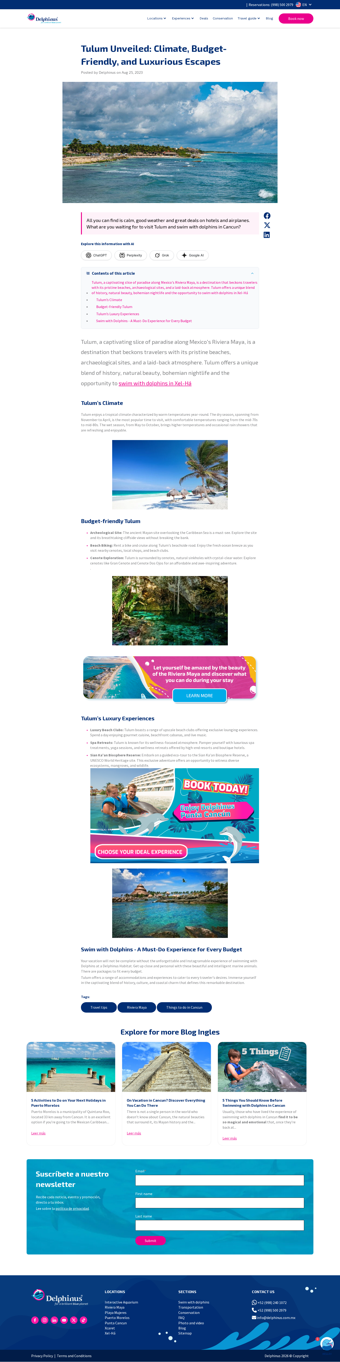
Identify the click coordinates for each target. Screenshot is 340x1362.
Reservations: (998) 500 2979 (271, 4)
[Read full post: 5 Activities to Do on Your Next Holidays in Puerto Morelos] (71, 1067)
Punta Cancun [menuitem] (116, 1323)
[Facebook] (35, 1320)
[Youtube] (64, 1320)
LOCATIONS (115, 1291)
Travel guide (247, 18)
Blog (269, 18)
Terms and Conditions (74, 1355)
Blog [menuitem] (182, 1328)
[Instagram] (44, 1320)
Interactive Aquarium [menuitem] (121, 1302)
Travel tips (98, 1007)
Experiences (181, 18)
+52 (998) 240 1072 (272, 1302)
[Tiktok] (83, 1320)
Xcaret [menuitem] (110, 1328)
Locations (155, 18)
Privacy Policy (42, 1355)
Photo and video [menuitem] (191, 1323)
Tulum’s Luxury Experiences (117, 313)
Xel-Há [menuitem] (110, 1333)
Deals (204, 18)
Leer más (38, 1133)
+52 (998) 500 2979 (271, 1310)
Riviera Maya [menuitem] (114, 1307)
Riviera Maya (137, 1007)
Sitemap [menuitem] (185, 1333)
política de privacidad (72, 1208)
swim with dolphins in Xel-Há (155, 383)
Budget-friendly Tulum (114, 306)
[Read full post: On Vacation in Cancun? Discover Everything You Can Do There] (166, 1067)
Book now (296, 18)
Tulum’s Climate (109, 299)
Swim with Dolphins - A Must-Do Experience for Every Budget (144, 320)
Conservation (223, 18)
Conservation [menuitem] (189, 1312)
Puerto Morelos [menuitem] (117, 1317)
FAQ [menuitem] (181, 1317)
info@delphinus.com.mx (275, 1317)
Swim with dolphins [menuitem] (193, 1302)
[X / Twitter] (73, 1320)
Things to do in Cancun (184, 1007)
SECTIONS (187, 1291)
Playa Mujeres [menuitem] (116, 1312)
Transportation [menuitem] (190, 1307)
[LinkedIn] (54, 1320)
